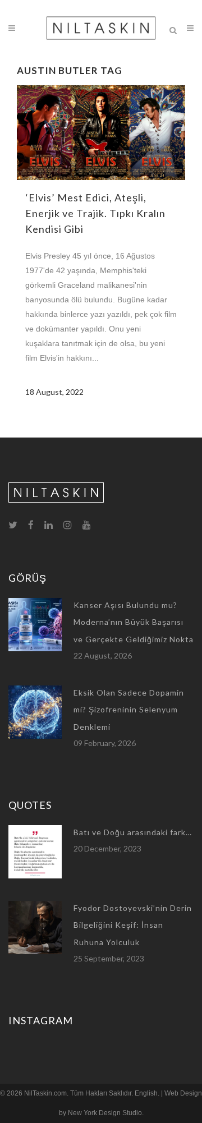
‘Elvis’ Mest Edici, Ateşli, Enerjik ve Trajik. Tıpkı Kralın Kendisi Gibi (95, 213)
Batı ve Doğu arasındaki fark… (133, 832)
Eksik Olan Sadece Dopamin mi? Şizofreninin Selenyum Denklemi (129, 709)
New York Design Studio (105, 1113)
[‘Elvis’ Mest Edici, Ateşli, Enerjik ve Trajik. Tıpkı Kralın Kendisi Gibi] (101, 132)
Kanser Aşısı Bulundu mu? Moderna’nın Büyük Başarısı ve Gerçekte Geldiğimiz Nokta (134, 622)
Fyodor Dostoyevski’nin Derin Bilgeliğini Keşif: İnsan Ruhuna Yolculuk (133, 925)
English (146, 1093)
